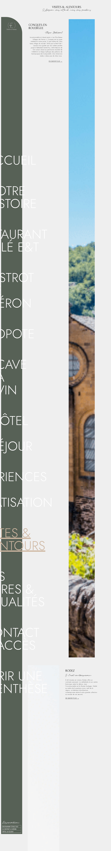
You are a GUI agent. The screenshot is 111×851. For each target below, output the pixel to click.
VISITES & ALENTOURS (11, 539)
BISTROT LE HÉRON (11, 290)
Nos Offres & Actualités (11, 589)
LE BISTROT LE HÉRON (9, 829)
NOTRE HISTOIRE (11, 197)
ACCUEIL (11, 160)
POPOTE (11, 334)
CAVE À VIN (11, 377)
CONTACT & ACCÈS (11, 638)
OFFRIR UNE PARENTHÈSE (11, 682)
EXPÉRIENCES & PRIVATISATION (11, 489)
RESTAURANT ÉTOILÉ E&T (11, 240)
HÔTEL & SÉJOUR (11, 433)
